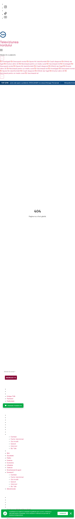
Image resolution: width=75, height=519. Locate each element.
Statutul (9, 507)
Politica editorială (13, 500)
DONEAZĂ (63, 513)
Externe (9, 422)
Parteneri (10, 391)
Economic (10, 425)
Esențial (14, 437)
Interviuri (14, 446)
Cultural (9, 429)
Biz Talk (14, 448)
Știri (8, 415)
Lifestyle (10, 427)
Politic (9, 420)
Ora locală (14, 441)
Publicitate (10, 394)
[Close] (70, 513)
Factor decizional (17, 439)
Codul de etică (12, 502)
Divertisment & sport (14, 432)
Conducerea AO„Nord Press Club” (19, 497)
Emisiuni (10, 434)
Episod (13, 444)
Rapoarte (10, 505)
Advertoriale (11, 451)
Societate (10, 418)
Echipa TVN (11, 389)
